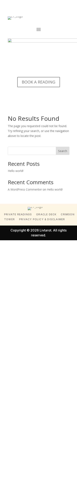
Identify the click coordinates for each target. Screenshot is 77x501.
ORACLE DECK (46, 214)
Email (11, 309)
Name (12, 287)
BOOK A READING (38, 82)
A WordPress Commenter (25, 189)
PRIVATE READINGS (18, 214)
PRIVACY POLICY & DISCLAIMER (42, 219)
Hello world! (15, 171)
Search (62, 151)
